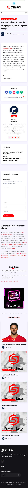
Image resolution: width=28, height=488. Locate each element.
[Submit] (18, 475)
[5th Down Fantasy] (14, 7)
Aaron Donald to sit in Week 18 (9, 405)
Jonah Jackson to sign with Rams (10, 375)
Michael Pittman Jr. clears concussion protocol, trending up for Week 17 (12, 159)
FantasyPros (8, 33)
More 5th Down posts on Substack (9, 281)
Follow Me (14, 116)
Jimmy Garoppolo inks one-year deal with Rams (14, 345)
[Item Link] (14, 331)
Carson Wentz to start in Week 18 (10, 436)
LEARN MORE (13, 248)
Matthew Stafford (7, 48)
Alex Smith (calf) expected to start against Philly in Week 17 (13, 153)
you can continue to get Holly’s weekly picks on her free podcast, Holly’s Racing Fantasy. (14, 255)
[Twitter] (14, 3)
